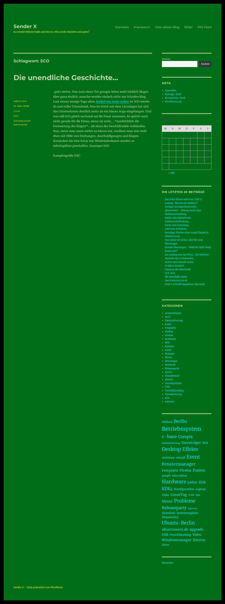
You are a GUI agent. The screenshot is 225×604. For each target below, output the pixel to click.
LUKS (191, 495)
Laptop (200, 489)
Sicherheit (168, 513)
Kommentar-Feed (175, 97)
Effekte (190, 449)
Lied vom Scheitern (176, 228)
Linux (17, 111)
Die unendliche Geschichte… (66, 77)
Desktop (171, 449)
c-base (169, 436)
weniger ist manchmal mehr (181, 206)
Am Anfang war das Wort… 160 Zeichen (187, 254)
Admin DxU (20, 101)
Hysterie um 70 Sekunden (179, 258)
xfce (167, 397)
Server (168, 372)
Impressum (142, 27)
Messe (168, 357)
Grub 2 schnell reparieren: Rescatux (185, 284)
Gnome (169, 335)
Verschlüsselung (174, 390)
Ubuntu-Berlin (178, 523)
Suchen (166, 59)
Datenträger (191, 443)
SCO (16, 115)
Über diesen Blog (167, 27)
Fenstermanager (179, 464)
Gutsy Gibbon (179, 475)
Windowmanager (176, 540)
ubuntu (169, 379)
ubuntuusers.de (175, 529)
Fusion (199, 470)
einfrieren (168, 457)
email (180, 457)
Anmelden (170, 90)
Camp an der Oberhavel (178, 269)
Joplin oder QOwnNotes (178, 217)
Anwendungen (173, 313)
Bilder (188, 27)
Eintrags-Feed (173, 94)
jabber (192, 482)
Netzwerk (170, 364)
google (166, 475)
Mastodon (167, 562)
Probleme (184, 501)
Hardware (170, 338)
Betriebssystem (181, 429)
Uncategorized (173, 383)
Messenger (171, 361)
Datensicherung (174, 320)
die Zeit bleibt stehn (176, 276)
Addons (167, 422)
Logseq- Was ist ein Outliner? (181, 203)
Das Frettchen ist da (176, 280)
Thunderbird (172, 375)
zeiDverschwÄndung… (177, 221)
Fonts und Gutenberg (177, 225)
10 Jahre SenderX (174, 265)
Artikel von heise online (112, 101)
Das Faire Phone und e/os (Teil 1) (183, 199)
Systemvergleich (187, 513)
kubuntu (169, 346)
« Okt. (172, 172)
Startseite (122, 27)
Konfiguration (184, 489)
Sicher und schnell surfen (179, 262)
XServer (199, 540)
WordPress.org (173, 101)
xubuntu (169, 401)
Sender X (25, 26)
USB (167, 386)
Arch (167, 316)
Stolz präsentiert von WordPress (45, 587)
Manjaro (169, 353)
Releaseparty (172, 368)
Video (196, 535)
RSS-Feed (204, 27)
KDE (167, 342)
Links (165, 495)
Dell (205, 443)
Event (168, 324)
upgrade (196, 529)
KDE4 (167, 488)
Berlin (180, 421)
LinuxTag (179, 495)
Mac (198, 495)
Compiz (185, 436)
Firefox (169, 331)
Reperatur (192, 508)
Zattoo (165, 544)
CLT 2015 (170, 273)
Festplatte (170, 327)
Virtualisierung (173, 394)
